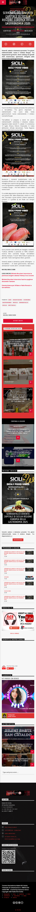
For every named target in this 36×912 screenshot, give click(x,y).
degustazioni (17, 300)
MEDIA (28, 894)
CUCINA (13, 10)
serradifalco (23, 302)
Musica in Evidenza (8, 728)
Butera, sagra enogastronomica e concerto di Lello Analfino (18, 399)
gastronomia (7, 302)
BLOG (14, 894)
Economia (27, 300)
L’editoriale (17, 896)
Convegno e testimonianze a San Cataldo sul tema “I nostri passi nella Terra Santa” (18, 431)
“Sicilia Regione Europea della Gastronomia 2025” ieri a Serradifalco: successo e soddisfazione (18, 342)
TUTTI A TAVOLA (20, 10)
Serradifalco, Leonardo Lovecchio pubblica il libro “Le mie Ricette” (18, 371)
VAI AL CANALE (14, 633)
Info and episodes (18, 540)
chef (9, 300)
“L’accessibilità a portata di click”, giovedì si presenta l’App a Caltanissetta (18, 454)
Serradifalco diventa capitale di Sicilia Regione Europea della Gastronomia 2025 (15, 553)
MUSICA (15, 302)
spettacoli (12, 305)
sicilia (5, 305)
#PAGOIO (6, 577)
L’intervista (7, 896)
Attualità (6, 755)
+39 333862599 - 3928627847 (13, 830)
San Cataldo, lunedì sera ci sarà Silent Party (18, 732)
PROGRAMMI (7, 894)
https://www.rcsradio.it (11, 827)
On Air (19, 910)
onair (24, 896)
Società (5, 741)
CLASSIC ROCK (7, 591)
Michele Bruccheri (17, 31)
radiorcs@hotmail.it (10, 833)
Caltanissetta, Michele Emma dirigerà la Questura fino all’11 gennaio (18, 760)
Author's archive (18, 321)
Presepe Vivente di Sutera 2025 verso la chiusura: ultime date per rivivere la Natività (18, 746)
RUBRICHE (21, 894)
